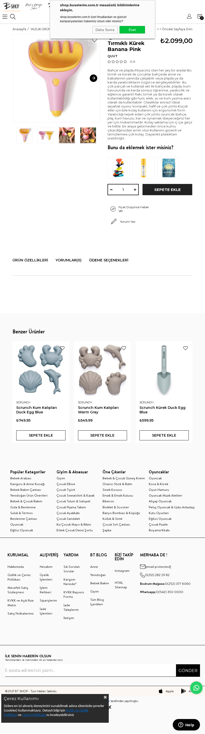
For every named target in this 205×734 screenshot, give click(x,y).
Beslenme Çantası (23, 518)
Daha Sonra (105, 30)
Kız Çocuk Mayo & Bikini (73, 524)
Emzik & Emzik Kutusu (117, 495)
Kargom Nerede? (70, 581)
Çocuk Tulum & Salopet (73, 501)
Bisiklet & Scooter (115, 507)
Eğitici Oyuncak (21, 530)
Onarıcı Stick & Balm (117, 484)
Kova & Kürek (158, 484)
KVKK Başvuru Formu (74, 594)
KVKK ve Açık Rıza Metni (21, 602)
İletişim (69, 618)
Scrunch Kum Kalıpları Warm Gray (98, 409)
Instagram (122, 570)
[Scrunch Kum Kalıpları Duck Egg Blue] (40, 369)
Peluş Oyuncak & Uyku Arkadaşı (172, 507)
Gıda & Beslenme (23, 507)
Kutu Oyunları (159, 513)
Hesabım (46, 566)
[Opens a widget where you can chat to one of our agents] (186, 725)
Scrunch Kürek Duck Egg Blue (163, 409)
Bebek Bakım (99, 583)
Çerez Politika (32, 715)
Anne (94, 566)
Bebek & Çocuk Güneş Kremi (123, 478)
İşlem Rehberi (45, 589)
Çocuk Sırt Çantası (116, 524)
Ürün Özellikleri (30, 260)
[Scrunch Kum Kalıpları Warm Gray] (102, 369)
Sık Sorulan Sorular (72, 568)
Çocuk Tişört (65, 489)
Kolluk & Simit (112, 518)
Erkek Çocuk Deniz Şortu (74, 530)
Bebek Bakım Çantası (25, 489)
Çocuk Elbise (65, 484)
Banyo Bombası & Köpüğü (121, 513)
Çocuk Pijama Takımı (71, 507)
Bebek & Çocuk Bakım (26, 501)
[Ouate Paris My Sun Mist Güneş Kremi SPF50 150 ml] (145, 168)
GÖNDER (188, 670)
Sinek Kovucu (112, 489)
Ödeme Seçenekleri (108, 260)
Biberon (108, 501)
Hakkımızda (16, 566)
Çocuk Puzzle (158, 524)
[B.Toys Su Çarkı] (120, 168)
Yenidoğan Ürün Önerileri (29, 495)
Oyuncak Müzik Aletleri (165, 495)
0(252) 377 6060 (165, 583)
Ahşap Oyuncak (160, 501)
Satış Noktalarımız (21, 613)
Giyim (60, 478)
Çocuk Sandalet (68, 518)
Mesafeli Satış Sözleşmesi (18, 589)
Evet (132, 30)
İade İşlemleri (46, 611)
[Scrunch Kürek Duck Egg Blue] (164, 369)
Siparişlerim (48, 600)
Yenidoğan (98, 575)
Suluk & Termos (21, 513)
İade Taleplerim (71, 607)
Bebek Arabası (20, 478)
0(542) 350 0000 (161, 592)
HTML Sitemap (121, 584)
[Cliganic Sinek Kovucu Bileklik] (170, 168)
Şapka (106, 530)
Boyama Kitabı (159, 530)
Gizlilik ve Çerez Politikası (19, 577)
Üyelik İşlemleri (46, 577)
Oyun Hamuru (159, 489)
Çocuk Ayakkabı (68, 513)
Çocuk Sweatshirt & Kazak (75, 495)
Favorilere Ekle (62, 348)
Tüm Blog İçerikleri (97, 601)
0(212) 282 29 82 (157, 575)
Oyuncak (16, 524)
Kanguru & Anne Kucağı (27, 484)
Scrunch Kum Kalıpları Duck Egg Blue (36, 409)
